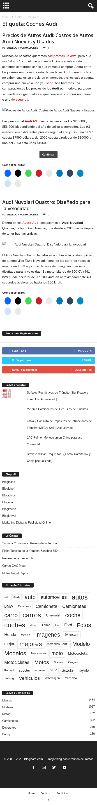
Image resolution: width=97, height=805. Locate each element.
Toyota (83, 670)
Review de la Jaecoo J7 (17, 558)
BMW (8, 606)
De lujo (6, 734)
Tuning (9, 678)
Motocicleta (77, 653)
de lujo (33, 625)
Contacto (46, 793)
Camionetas (74, 606)
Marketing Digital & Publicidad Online (26, 522)
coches (14, 625)
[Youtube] (64, 768)
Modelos (15, 653)
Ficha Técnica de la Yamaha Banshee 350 (30, 550)
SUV (53, 670)
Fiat (57, 625)
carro (11, 615)
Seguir (87, 360)
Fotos (84, 625)
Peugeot (73, 662)
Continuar (48, 154)
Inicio (5, 17)
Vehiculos (29, 678)
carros (32, 615)
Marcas (72, 634)
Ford (68, 625)
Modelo (81, 644)
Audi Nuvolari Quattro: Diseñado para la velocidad (46, 205)
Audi (67, 72)
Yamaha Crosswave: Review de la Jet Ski (29, 543)
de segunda (19, 99)
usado (48, 83)
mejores (30, 643)
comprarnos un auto (62, 56)
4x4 (6, 597)
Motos (41, 662)
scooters (40, 670)
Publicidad (63, 793)
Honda (10, 634)
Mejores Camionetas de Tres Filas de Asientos (57, 409)
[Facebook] (33, 768)
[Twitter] (54, 768)
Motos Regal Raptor (15, 573)
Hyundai (25, 634)
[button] (90, 6)
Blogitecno (9, 509)
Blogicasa (8, 482)
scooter (24, 670)
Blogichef (8, 488)
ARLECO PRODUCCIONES (22, 47)
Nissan (58, 662)
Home (31, 793)
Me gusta (85, 350)
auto (30, 597)
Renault (9, 670)
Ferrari (46, 625)
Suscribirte (83, 369)
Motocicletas (16, 662)
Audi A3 (31, 121)
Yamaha (71, 678)
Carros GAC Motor (14, 565)
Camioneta (46, 606)
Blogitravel (9, 515)
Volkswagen (52, 678)
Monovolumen (38, 653)
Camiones (24, 606)
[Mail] (44, 768)
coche (73, 615)
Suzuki (67, 670)
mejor (9, 644)
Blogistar (8, 502)
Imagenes (47, 634)
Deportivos (9, 727)
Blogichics (9, 495)
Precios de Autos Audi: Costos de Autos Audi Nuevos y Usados (47, 38)
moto (57, 653)
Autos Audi (30, 222)
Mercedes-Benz (57, 644)
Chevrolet (53, 615)
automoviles (54, 597)
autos (80, 597)
